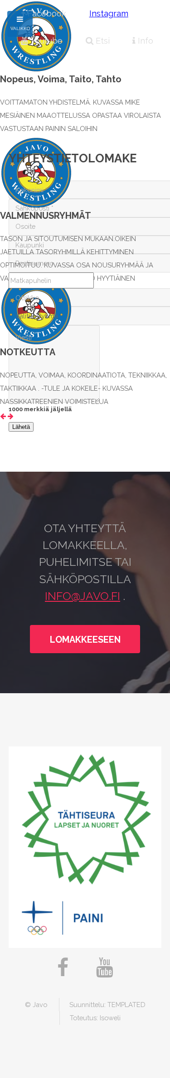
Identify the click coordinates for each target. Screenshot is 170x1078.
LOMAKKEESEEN (85, 639)
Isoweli (110, 1018)
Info (144, 40)
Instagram (108, 13)
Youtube (45, 40)
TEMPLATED (126, 1004)
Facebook (45, 13)
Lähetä (21, 426)
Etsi (101, 40)
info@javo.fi (82, 596)
